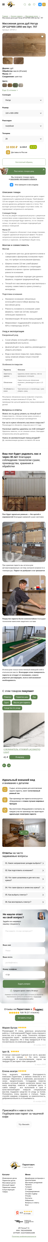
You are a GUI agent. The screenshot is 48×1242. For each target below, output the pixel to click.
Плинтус (7, 697)
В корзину (20, 757)
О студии (28, 1189)
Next (9, 765)
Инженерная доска (9, 1178)
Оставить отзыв (24, 1018)
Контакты (28, 1198)
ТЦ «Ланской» (24, 1124)
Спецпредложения (32, 1191)
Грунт (6, 703)
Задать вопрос (24, 984)
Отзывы (28, 1196)
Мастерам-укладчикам (33, 1182)
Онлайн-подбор (31, 1194)
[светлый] (4, 85)
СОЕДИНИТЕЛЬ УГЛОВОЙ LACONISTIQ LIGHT (21, 751)
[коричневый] (20, 85)
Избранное (29, 1200)
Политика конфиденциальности (24, 1236)
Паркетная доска (8, 1180)
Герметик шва (22, 697)
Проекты (28, 1184)
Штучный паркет (8, 1185)
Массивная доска (9, 1183)
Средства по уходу (12, 708)
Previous (4, 765)
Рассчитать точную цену (24, 171)
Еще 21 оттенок (9, 90)
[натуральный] (10, 85)
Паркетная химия (9, 1187)
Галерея (28, 1187)
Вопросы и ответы (32, 1203)
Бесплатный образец (24, 162)
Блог (27, 1205)
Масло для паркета (22, 703)
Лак (34, 697)
